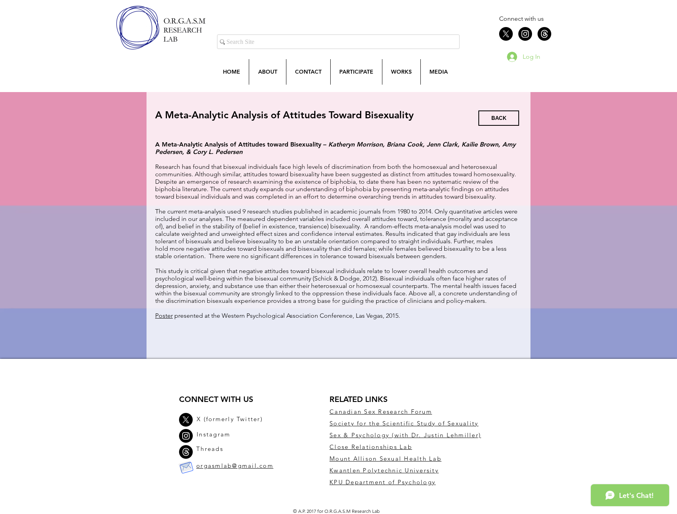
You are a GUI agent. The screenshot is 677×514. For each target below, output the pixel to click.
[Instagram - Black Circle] (525, 34)
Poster (164, 315)
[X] (506, 34)
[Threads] (544, 34)
